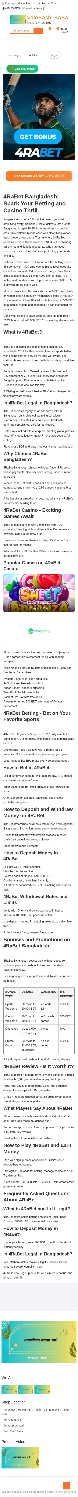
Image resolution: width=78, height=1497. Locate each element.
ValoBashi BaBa (47, 17)
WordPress (70, 1491)
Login (54, 55)
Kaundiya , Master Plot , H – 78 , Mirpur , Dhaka (30, 3)
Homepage (13, 55)
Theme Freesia (45, 1491)
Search (38, 31)
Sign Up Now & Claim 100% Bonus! (39, 175)
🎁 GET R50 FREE (22, 69)
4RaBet (33, 55)
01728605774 (11, 8)
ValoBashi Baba (13, 1431)
